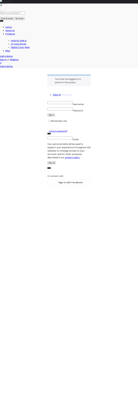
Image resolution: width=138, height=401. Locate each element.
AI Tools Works (18, 44)
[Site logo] (3, 9)
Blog (7, 50)
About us (10, 30)
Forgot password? (58, 131)
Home (8, 27)
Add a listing (6, 56)
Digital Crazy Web (20, 47)
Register (14, 59)
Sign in (3, 59)
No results (20, 19)
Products (10, 33)
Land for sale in (19, 40)
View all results (7, 19)
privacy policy (72, 157)
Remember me (59, 121)
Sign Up (52, 163)
